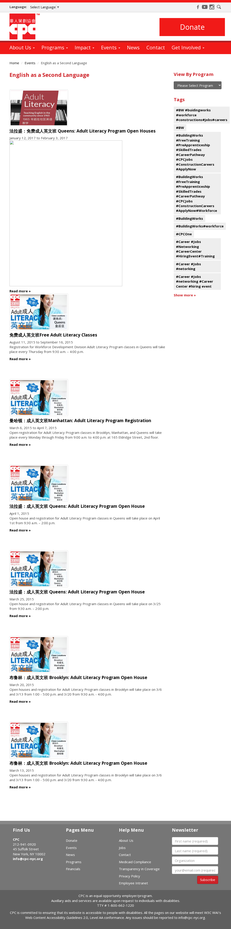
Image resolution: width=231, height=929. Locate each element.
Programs (54, 47)
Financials (73, 869)
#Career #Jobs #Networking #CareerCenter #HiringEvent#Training (195, 248)
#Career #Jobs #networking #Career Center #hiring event (194, 281)
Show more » (185, 295)
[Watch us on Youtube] (204, 7)
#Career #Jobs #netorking (188, 266)
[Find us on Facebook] (197, 7)
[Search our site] (219, 7)
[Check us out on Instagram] (211, 7)
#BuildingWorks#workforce (200, 226)
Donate (192, 27)
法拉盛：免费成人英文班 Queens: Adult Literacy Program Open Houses (82, 131)
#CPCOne (184, 234)
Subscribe (207, 879)
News (133, 47)
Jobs (122, 847)
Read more (18, 291)
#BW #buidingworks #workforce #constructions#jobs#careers (201, 115)
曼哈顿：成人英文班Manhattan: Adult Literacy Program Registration (80, 420)
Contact (155, 47)
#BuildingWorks (189, 218)
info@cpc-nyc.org (28, 858)
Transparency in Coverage (139, 869)
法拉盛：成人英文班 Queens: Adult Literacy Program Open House (77, 506)
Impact (83, 47)
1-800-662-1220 (121, 905)
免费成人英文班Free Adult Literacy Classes (53, 335)
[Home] (26, 26)
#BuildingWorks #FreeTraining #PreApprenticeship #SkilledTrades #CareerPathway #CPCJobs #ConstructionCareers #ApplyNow (195, 152)
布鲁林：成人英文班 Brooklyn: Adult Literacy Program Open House (78, 677)
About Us (20, 47)
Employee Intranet (133, 883)
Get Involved (187, 47)
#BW (180, 127)
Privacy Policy (129, 876)
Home (14, 63)
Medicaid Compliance (135, 862)
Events (109, 47)
